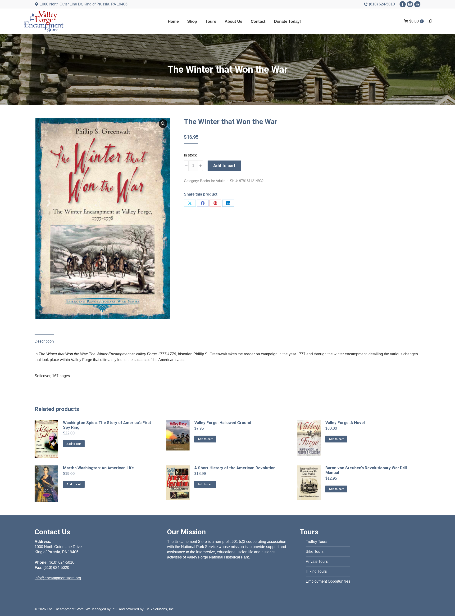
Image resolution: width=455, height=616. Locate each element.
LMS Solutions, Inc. (160, 609)
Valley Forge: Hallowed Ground (222, 422)
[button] (163, 123)
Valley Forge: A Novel (345, 422)
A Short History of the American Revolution (235, 467)
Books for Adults (212, 181)
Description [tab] (44, 341)
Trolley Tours (316, 542)
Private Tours (317, 561)
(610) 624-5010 (382, 4)
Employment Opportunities (328, 581)
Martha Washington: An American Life (98, 467)
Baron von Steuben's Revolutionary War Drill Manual (366, 470)
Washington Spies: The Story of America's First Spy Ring (107, 425)
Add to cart (224, 165)
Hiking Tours (316, 571)
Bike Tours (314, 551)
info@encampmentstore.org (58, 578)
